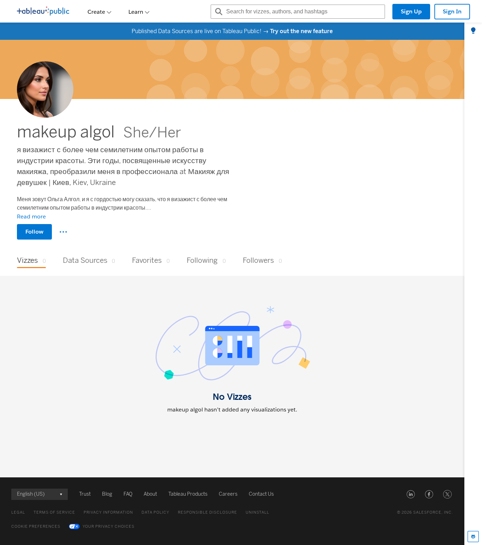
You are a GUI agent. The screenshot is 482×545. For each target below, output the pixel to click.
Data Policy (155, 512)
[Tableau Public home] (43, 11)
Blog (107, 494)
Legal (18, 512)
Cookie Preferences (35, 526)
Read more (31, 216)
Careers (228, 494)
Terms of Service (54, 512)
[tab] (473, 31)
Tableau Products (187, 494)
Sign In (452, 11)
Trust (85, 494)
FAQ (127, 494)
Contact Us (261, 494)
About (150, 494)
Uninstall (257, 512)
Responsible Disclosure (207, 512)
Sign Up (411, 11)
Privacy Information (108, 512)
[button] (410, 494)
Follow (34, 231)
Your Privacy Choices (108, 526)
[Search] (217, 11)
